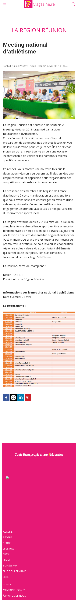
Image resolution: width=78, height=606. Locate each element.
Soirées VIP (10, 565)
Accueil (7, 531)
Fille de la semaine (14, 571)
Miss (6, 554)
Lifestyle (8, 548)
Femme (7, 560)
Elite (6, 577)
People (7, 537)
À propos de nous (14, 595)
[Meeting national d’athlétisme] (39, 73)
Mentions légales (14, 590)
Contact (8, 584)
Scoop (7, 543)
